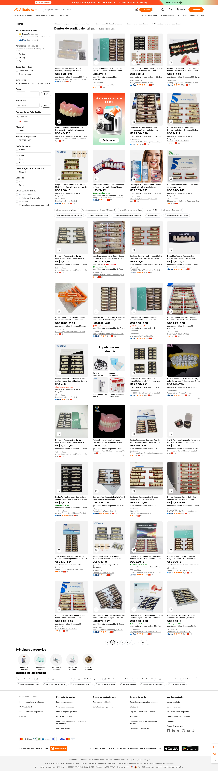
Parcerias (170, 721)
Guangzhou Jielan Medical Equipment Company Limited (71, 270)
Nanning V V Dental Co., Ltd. (66, 201)
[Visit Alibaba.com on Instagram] (183, 730)
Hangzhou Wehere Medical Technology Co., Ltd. (109, 197)
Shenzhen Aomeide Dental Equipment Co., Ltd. (71, 139)
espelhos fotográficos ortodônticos (128, 215)
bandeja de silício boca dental (177, 215)
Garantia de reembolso (65, 707)
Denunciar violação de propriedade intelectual (143, 722)
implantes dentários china (29, 684)
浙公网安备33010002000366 (150, 767)
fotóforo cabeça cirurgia (107, 684)
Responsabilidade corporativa (31, 712)
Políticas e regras (63, 728)
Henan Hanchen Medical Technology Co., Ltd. (109, 275)
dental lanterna (190, 679)
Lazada (109, 760)
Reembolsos (135, 716)
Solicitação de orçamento (103, 707)
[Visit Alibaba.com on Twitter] (178, 730)
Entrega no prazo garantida (66, 712)
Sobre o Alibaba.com (28, 697)
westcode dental (154, 215)
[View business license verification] (132, 767)
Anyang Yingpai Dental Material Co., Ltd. (182, 83)
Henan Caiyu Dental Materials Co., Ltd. (70, 332)
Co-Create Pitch (25, 707)
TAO (128, 760)
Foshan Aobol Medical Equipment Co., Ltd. (146, 142)
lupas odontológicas (178, 684)
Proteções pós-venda (64, 716)
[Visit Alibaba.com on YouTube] (188, 730)
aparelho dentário (129, 684)
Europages (145, 760)
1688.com (83, 760)
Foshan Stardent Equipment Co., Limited (71, 79)
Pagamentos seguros (64, 702)
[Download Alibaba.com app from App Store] (171, 748)
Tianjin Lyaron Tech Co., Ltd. (103, 85)
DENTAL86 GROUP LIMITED (178, 141)
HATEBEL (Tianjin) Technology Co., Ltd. (145, 270)
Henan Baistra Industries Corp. (179, 267)
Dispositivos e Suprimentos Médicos (78, 24)
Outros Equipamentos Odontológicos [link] (168, 24)
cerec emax (42, 679)
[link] (214, 747)
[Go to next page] (148, 642)
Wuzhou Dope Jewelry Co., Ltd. (179, 393)
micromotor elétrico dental (55, 684)
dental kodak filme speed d (89, 679)
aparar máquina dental (174, 210)
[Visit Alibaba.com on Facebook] (168, 730)
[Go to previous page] (107, 642)
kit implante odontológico (82, 684)
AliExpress (73, 760)
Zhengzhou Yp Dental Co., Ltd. (141, 83)
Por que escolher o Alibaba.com (31, 702)
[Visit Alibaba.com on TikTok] (193, 730)
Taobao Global (119, 760)
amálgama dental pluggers (67, 210)
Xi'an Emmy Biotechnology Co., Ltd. (143, 199)
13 (143, 642)
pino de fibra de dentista (145, 679)
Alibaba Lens (33, 748)
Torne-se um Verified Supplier (178, 716)
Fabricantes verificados (102, 702)
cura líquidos (153, 210)
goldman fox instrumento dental (117, 679)
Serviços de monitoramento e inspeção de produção (71, 722)
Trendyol (135, 760)
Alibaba (57, 24)
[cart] (171, 10)
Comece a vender (174, 707)
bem (46, 94)
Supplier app (100, 748)
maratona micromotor (169, 679)
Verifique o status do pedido (178, 712)
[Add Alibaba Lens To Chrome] (58, 748)
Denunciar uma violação (139, 728)
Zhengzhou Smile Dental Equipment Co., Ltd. (183, 201)
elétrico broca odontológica (132, 210)
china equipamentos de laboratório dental (100, 210)
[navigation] (33, 333)
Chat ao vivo (135, 707)
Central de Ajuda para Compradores (144, 702)
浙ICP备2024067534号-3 (173, 767)
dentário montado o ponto (63, 679)
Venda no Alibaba (173, 702)
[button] (136, 9)
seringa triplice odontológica (153, 684)
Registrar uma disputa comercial (142, 712)
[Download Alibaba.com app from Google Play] (190, 748)
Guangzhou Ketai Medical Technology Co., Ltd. (109, 451)
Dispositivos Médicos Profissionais (109, 24)
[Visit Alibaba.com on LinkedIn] (173, 730)
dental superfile (25, 679)
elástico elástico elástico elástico (70, 215)
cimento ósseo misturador (99, 215)
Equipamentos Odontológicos (139, 24)
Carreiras (23, 716)
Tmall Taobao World (96, 760)
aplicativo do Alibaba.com (150, 748)
